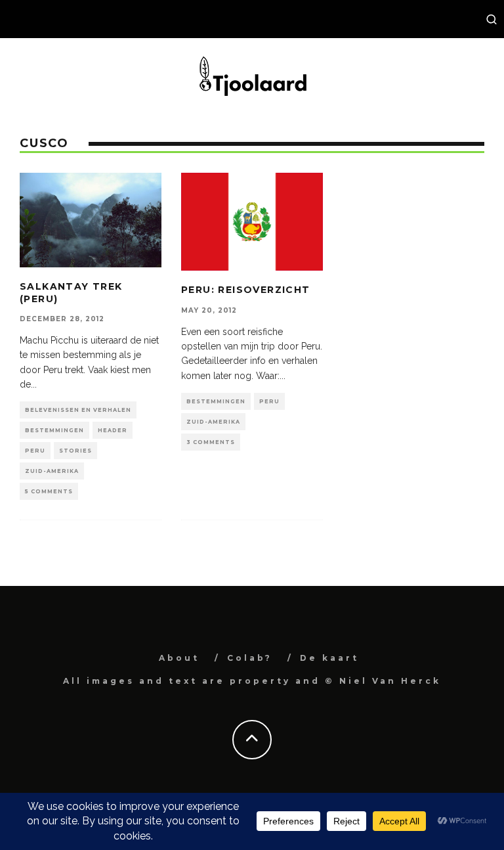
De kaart (329, 658)
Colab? (249, 658)
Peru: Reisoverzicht (245, 290)
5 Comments (49, 491)
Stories (75, 450)
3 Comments (210, 442)
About (179, 658)
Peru (35, 450)
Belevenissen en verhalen (78, 410)
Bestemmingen (54, 430)
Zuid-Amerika (52, 471)
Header (112, 430)
